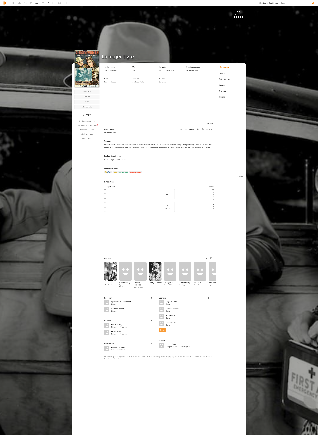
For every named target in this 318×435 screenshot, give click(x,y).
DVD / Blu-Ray (224, 79)
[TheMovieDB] (123, 174)
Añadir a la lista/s (87, 134)
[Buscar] (313, 3)
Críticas (222, 97)
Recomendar (87, 138)
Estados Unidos (110, 82)
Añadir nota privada (87, 130)
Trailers (222, 73)
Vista (87, 102)
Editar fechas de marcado (88, 125)
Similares (222, 91)
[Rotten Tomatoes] (136, 174)
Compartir (88, 115)
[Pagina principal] (4, 5)
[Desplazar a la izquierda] (201, 258)
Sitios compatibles (187, 129)
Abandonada (87, 107)
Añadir (123, 160)
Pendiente (87, 92)
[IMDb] (115, 174)
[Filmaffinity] (108, 174)
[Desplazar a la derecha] (206, 258)
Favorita (87, 97)
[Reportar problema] (197, 129)
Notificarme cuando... (87, 121)
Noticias (222, 85)
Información (224, 67)
